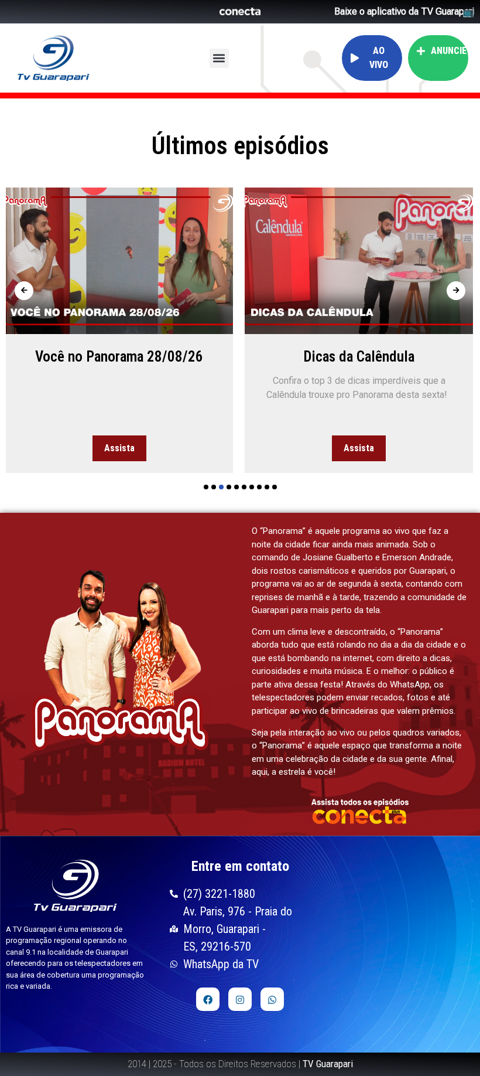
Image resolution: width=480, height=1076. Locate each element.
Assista (119, 448)
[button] (219, 58)
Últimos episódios (240, 145)
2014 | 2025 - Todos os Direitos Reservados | (240, 1064)
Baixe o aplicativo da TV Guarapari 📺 (404, 12)
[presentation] (24, 290)
